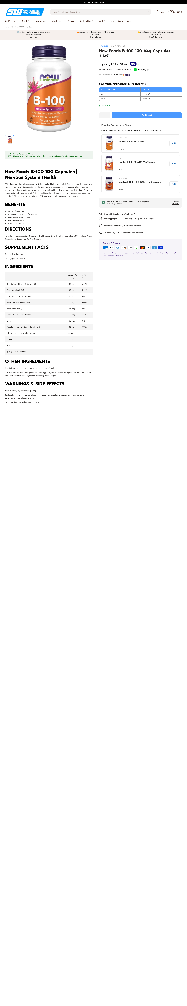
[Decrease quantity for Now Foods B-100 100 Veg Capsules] (101, 115)
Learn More (33, 37)
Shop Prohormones (155, 37)
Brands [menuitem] (24, 20)
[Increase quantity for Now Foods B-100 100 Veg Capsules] (108, 115)
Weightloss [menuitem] (56, 20)
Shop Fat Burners (95, 37)
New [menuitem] (112, 20)
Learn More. (78, 156)
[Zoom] (88, 49)
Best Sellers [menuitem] (10, 20)
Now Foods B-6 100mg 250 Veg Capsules (137, 162)
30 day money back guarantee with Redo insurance (123, 232)
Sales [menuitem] (129, 20)
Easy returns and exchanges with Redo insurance (122, 225)
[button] (140, 74)
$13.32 (121, 149)
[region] (140, 163)
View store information (175, 202)
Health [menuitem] (100, 20)
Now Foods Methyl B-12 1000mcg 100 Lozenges (140, 182)
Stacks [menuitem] (120, 20)
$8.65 (121, 189)
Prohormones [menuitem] (39, 20)
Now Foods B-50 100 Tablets (131, 141)
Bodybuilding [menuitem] (85, 20)
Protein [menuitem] (71, 20)
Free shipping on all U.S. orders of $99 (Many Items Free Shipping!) (130, 218)
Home (7, 27)
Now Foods (103, 46)
